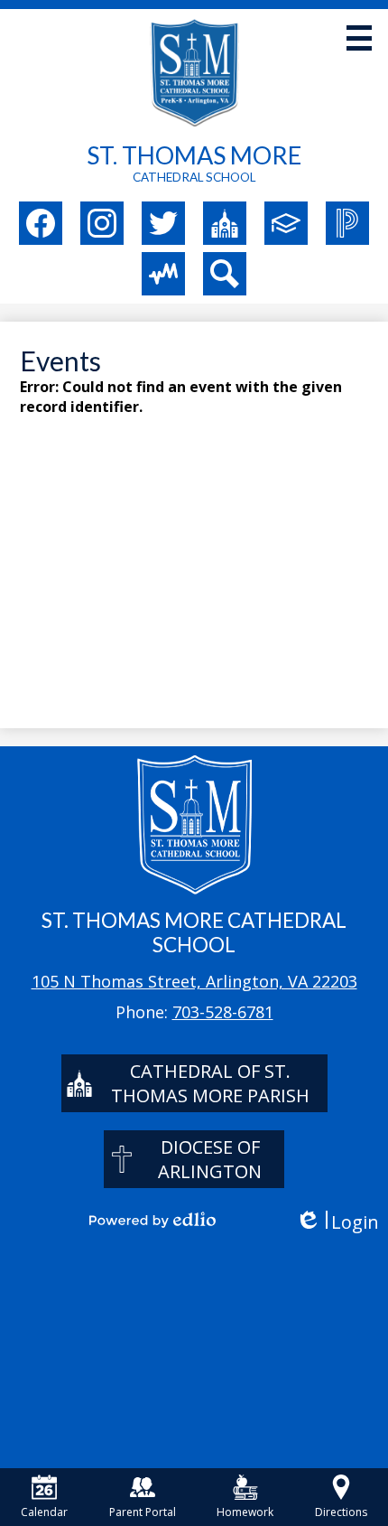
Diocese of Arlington (210, 1159)
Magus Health (163, 273)
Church (224, 223)
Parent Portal (142, 1512)
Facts (286, 223)
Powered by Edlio (152, 1220)
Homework (245, 1512)
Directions (341, 1512)
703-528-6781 (222, 1012)
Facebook (40, 223)
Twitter (163, 223)
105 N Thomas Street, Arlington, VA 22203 (194, 981)
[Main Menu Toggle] (359, 38)
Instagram (102, 223)
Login (337, 1222)
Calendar (44, 1512)
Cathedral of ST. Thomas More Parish (210, 1083)
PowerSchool (347, 223)
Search (224, 273)
